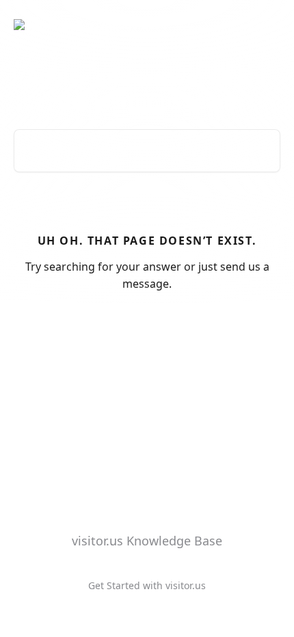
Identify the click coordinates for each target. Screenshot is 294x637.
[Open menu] (268, 24)
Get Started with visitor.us (147, 585)
